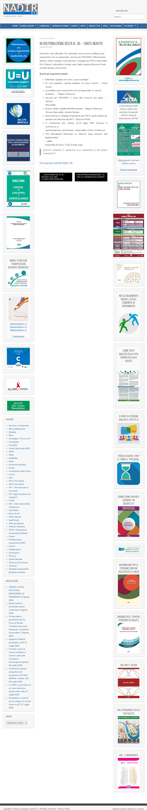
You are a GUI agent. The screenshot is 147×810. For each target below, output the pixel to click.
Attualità (12, 432)
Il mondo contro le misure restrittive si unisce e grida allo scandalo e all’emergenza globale (19, 655)
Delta (11, 455)
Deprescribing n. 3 (18, 330)
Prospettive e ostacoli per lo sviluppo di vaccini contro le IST (20, 701)
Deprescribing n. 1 (18, 324)
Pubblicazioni (27, 26)
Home (15, 26)
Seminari (13, 566)
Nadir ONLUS (15, 517)
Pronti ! (12, 546)
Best (11, 435)
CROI (11, 452)
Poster (12, 536)
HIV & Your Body (16, 481)
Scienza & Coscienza (18, 562)
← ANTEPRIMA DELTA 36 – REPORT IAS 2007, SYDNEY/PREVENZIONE (53, 177)
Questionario (18, 336)
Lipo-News (13, 510)
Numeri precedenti (128, 170)
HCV (11, 478)
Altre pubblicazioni (17, 429)
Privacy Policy (64, 809)
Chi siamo (128, 26)
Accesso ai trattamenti (19, 425)
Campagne (44, 26)
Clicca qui (122, 160)
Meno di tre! (14, 514)
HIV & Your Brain (16, 484)
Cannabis (13, 445)
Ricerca (12, 556)
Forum (12, 474)
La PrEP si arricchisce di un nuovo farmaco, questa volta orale (20, 688)
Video (105, 26)
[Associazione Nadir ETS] (20, 8)
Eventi (11, 468)
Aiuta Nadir (116, 26)
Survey (74, 26)
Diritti (83, 26)
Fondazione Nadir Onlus (20, 471)
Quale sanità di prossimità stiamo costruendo (17, 606)
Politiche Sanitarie (17, 527)
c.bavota (139, 809)
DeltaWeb (13, 458)
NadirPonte (14, 520)
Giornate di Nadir (60, 26)
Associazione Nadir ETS (28, 809)
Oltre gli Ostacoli (16, 523)
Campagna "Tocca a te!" (20, 438)
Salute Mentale (15, 559)
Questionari (14, 553)
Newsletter (94, 26)
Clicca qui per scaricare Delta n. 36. (56, 163)
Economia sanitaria (17, 465)
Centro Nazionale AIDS (19, 448)
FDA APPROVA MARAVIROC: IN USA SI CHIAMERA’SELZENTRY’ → (91, 177)
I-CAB (11, 500)
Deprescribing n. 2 (18, 327)
